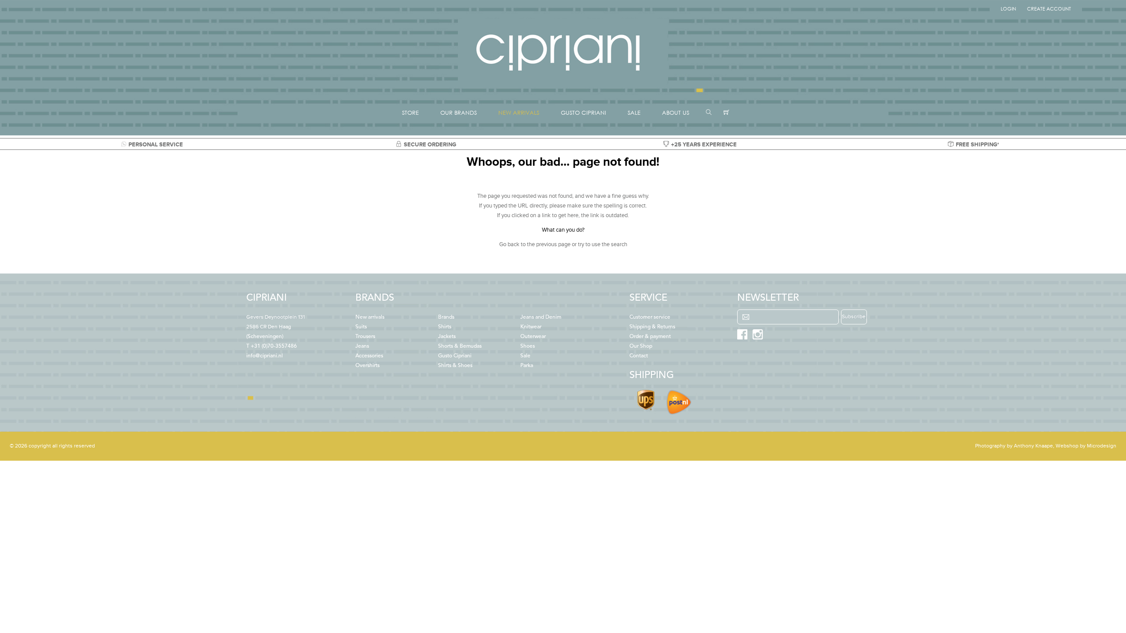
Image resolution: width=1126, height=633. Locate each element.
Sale (525, 356)
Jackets (447, 336)
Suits (361, 327)
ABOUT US (675, 112)
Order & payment (650, 336)
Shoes (527, 346)
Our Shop (640, 346)
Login (1008, 8)
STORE (410, 112)
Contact (638, 356)
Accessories (369, 356)
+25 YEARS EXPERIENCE (704, 144)
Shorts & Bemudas (460, 346)
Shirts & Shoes (455, 365)
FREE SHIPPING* (977, 144)
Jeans (362, 346)
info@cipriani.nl (264, 356)
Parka (526, 365)
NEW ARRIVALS (518, 112)
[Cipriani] (563, 85)
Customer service (649, 317)
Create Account (1049, 8)
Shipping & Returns (652, 327)
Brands (446, 317)
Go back (509, 244)
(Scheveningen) (275, 327)
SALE (634, 112)
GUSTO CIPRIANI (583, 112)
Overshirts (367, 365)
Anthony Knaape (1033, 446)
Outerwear (533, 336)
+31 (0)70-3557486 (274, 346)
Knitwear (530, 327)
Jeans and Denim (540, 317)
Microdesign (1101, 446)
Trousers (365, 336)
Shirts (444, 327)
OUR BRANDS (458, 112)
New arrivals (369, 317)
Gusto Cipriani (455, 356)
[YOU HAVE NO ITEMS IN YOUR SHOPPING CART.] (726, 112)
